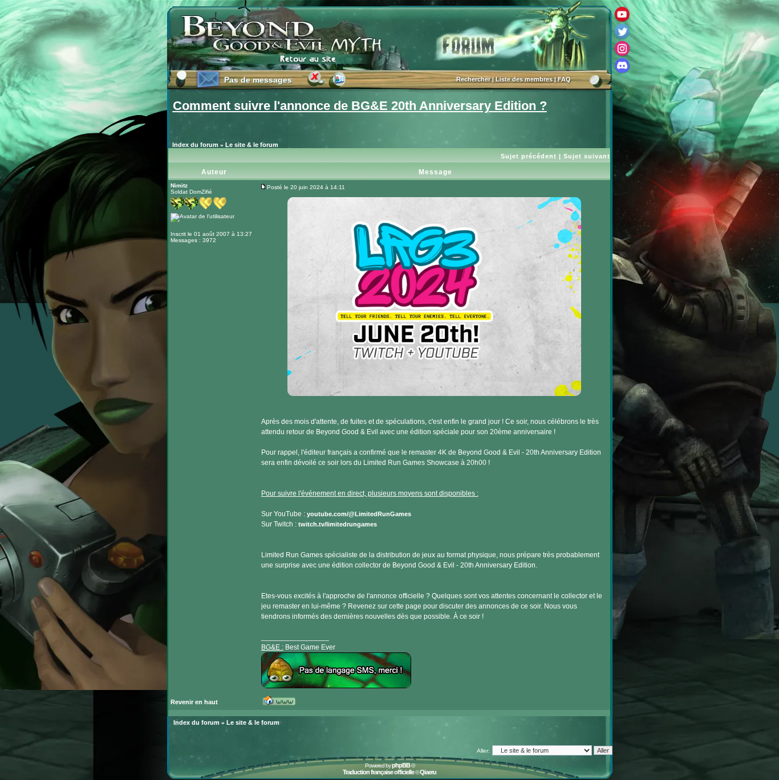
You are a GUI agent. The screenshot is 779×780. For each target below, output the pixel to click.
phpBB (401, 765)
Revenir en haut (194, 702)
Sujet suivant (586, 156)
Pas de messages (258, 79)
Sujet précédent (529, 156)
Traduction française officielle (378, 772)
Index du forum (195, 144)
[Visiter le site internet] (282, 704)
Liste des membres (524, 79)
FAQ (564, 79)
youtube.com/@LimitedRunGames (359, 514)
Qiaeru (428, 772)
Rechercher (473, 79)
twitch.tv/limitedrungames (337, 524)
